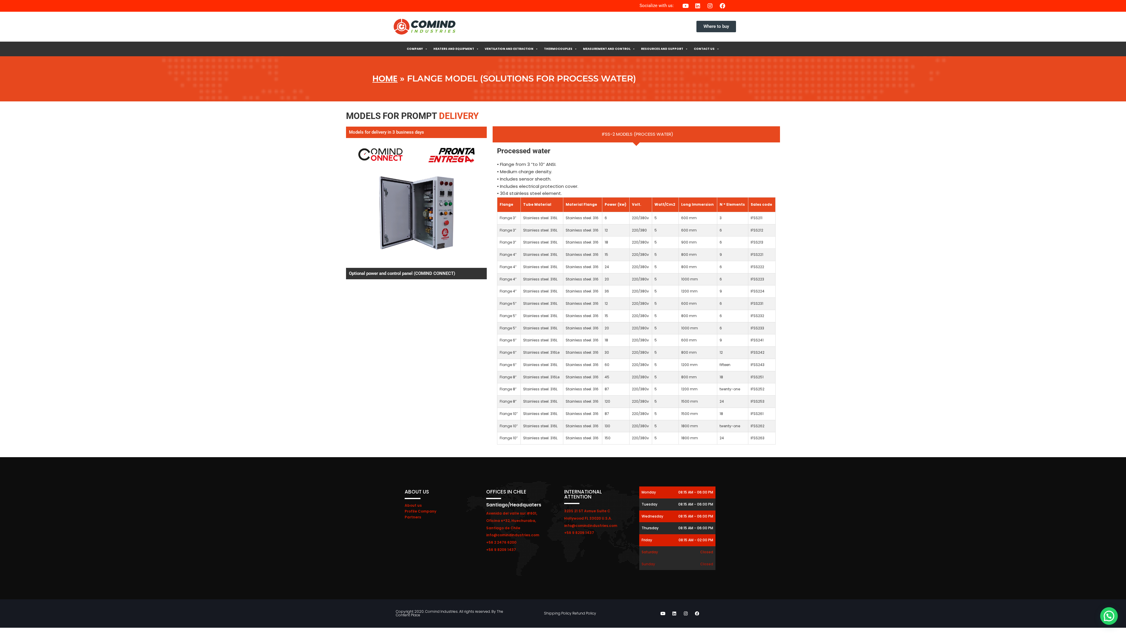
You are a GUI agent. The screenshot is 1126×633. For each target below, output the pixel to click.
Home (385, 78)
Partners (413, 517)
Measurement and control (606, 49)
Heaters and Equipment (453, 49)
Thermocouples (558, 49)
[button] (1109, 616)
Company (415, 49)
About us (413, 505)
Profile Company (420, 511)
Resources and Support (662, 49)
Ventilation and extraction (509, 49)
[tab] (636, 134)
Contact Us (704, 49)
